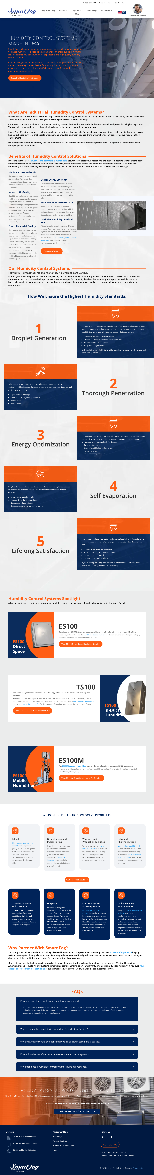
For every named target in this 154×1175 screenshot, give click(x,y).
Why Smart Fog (48, 11)
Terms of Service (124, 1155)
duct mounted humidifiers (83, 701)
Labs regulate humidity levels (129, 846)
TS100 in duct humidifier (30, 704)
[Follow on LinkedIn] (102, 1137)
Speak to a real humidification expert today (77, 1111)
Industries (105, 11)
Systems (77, 11)
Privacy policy (138, 1168)
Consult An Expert (51, 251)
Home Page (57, 1136)
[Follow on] (116, 1137)
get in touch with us (70, 1103)
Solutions (63, 11)
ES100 (86, 635)
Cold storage (87, 910)
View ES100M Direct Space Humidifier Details (80, 778)
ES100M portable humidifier (74, 766)
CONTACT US (110, 1144)
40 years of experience (121, 952)
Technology (92, 11)
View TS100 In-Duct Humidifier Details (32, 710)
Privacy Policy (112, 1155)
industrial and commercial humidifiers (48, 160)
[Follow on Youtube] (111, 1137)
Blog (77, 14)
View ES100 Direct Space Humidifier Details (80, 644)
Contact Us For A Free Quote (64, 1146)
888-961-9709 (54, 1103)
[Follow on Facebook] (107, 1137)
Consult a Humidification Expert (24, 78)
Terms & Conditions (60, 1141)
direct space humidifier (98, 635)
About (110, 3)
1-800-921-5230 (89, 3)
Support (102, 3)
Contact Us (119, 3)
